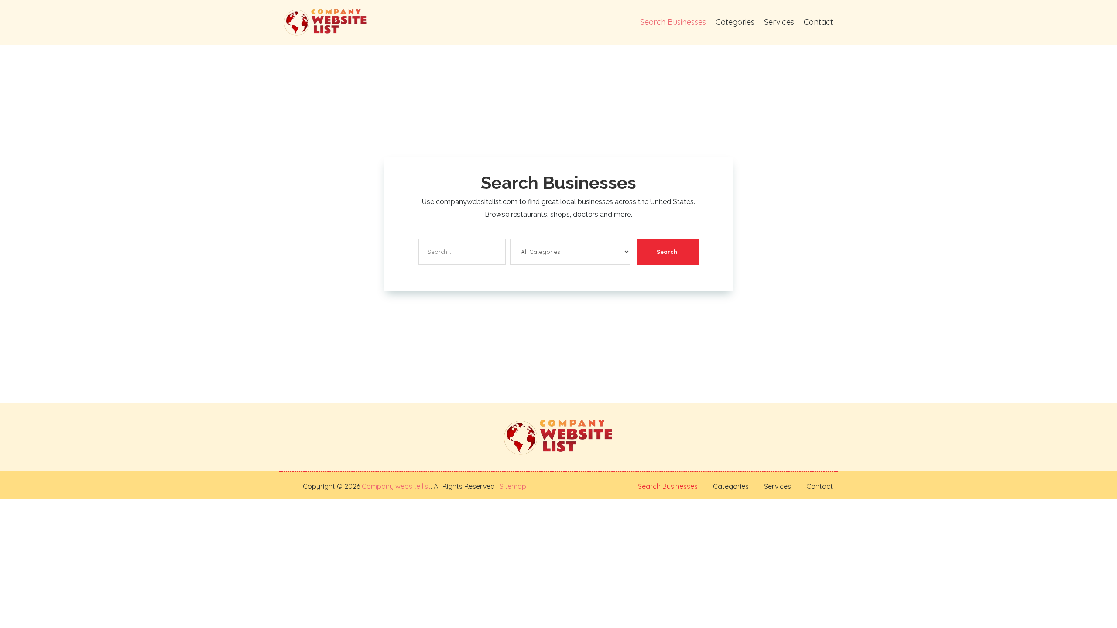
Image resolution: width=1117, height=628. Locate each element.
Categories (735, 22)
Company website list (396, 486)
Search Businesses (673, 22)
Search (667, 251)
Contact (818, 22)
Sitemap (512, 486)
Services (779, 22)
